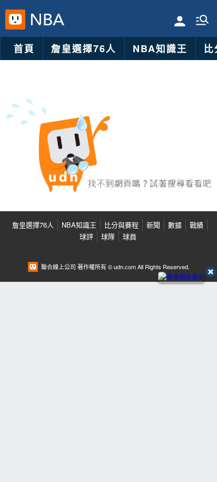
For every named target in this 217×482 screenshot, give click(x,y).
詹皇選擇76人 (83, 48)
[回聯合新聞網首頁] (15, 19)
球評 (86, 236)
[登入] (180, 20)
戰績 (196, 225)
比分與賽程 (121, 225)
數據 (175, 225)
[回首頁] (45, 19)
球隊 (108, 236)
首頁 (24, 48)
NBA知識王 (160, 48)
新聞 (153, 225)
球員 (129, 236)
